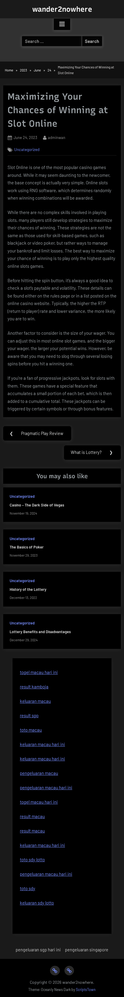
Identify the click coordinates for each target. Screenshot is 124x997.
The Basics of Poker (27, 547)
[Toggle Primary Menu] (62, 24)
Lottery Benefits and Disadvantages (40, 631)
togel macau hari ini (39, 672)
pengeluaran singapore (86, 949)
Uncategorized (26, 149)
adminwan (56, 137)
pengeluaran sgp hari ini (38, 949)
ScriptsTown (86, 989)
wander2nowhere (62, 9)
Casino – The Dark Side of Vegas (37, 505)
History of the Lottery (28, 589)
